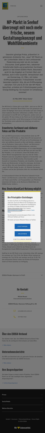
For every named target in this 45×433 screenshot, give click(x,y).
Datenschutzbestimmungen (15, 210)
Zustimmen (22, 226)
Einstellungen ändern (22, 239)
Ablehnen (22, 234)
